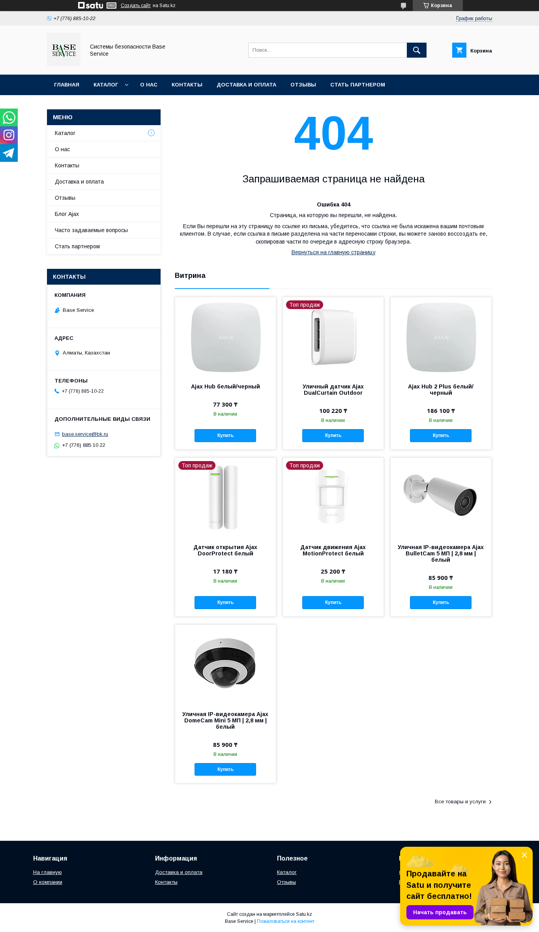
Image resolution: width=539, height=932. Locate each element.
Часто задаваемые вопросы (91, 230)
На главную (47, 872)
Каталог (106, 85)
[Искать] (417, 50)
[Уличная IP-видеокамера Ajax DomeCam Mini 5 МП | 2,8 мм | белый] (225, 664)
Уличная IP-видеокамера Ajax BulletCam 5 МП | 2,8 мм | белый (441, 553)
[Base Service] (63, 64)
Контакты (187, 85)
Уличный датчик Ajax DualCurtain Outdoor (333, 389)
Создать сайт (136, 5)
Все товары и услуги (460, 801)
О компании (47, 882)
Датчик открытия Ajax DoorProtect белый (225, 550)
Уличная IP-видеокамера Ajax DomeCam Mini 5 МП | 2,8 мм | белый (225, 720)
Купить (225, 435)
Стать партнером (357, 85)
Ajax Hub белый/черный (225, 386)
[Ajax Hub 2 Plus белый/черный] (441, 336)
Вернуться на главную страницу (334, 252)
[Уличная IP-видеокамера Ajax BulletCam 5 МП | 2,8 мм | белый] (441, 497)
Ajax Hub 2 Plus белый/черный (440, 389)
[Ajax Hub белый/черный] (225, 336)
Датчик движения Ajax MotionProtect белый (333, 550)
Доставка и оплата (246, 85)
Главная (66, 85)
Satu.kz (304, 914)
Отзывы (303, 85)
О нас (148, 85)
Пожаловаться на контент (285, 921)
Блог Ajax (67, 214)
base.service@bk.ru (85, 434)
